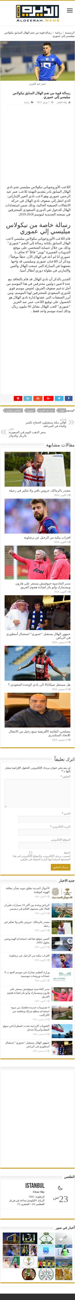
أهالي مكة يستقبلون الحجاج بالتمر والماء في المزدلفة (46, 423)
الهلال (62, 410)
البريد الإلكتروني (60, 826)
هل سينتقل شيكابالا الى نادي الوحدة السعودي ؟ (39, 684)
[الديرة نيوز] (37, 12)
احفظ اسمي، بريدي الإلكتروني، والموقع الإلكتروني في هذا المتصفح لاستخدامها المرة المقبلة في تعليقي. (41, 856)
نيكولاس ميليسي (13, 410)
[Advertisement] (37, 144)
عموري (30, 410)
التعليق (65, 776)
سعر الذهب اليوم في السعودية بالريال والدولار (27, 432)
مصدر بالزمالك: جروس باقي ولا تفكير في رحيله (39, 490)
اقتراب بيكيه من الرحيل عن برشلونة (47, 537)
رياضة (58, 32)
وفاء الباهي (62, 102)
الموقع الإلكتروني (60, 839)
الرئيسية (70, 32)
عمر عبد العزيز (47, 410)
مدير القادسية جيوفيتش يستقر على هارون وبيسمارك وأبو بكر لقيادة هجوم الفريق (42, 585)
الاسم (66, 813)
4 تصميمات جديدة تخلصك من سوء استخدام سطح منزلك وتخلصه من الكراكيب (30, 1011)
